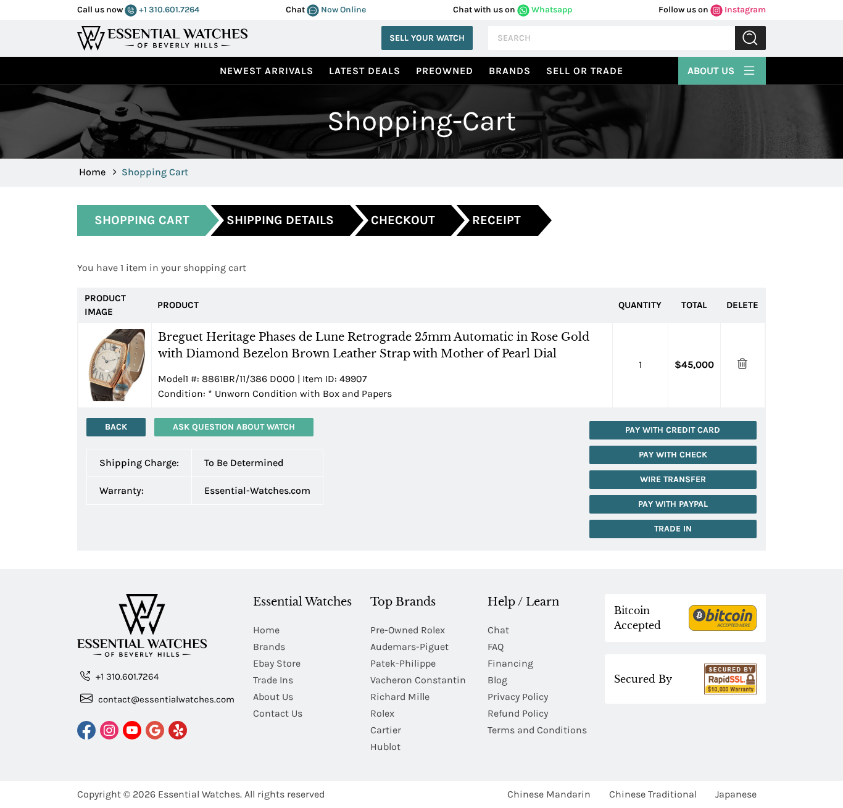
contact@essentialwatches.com (165, 699)
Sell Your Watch (427, 38)
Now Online (342, 9)
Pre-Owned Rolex (407, 630)
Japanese (736, 794)
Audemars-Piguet (409, 646)
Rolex (382, 713)
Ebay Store (277, 663)
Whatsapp (550, 9)
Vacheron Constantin (418, 680)
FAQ (496, 646)
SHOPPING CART (141, 220)
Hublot (385, 746)
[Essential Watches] (162, 37)
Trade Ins (273, 680)
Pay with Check (673, 454)
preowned (444, 71)
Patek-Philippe (403, 663)
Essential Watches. (200, 794)
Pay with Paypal (673, 504)
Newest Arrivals (267, 71)
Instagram (744, 9)
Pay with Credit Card (672, 430)
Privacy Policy (518, 696)
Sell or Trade (584, 71)
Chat (498, 630)
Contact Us (277, 713)
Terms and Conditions (537, 730)
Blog (497, 680)
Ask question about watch (234, 427)
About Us (712, 71)
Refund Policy (518, 713)
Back (116, 427)
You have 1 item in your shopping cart (161, 267)
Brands (510, 71)
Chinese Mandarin (549, 794)
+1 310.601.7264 (168, 9)
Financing (510, 663)
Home (92, 172)
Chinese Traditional (653, 794)
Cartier (385, 730)
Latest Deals (365, 71)
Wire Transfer (673, 479)
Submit (750, 38)
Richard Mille (400, 696)
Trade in (673, 528)
